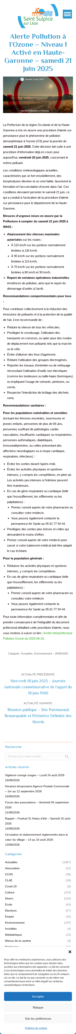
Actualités (27, 653)
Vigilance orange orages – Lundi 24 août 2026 (34, 775)
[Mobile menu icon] (67, 14)
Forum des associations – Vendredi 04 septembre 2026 (37, 805)
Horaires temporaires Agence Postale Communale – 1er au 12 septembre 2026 (37, 789)
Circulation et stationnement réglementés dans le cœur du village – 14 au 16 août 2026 (36, 837)
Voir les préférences (38, 1018)
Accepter (38, 996)
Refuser (38, 1007)
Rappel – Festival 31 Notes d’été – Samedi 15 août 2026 (37, 821)
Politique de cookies (36, 1028)
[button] (70, 952)
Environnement (43, 653)
